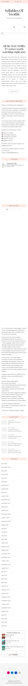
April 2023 (4, 481)
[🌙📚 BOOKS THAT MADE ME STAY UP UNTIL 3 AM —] (14, 184)
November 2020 (6, 514)
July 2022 (4, 492)
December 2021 (6, 499)
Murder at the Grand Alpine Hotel (14, 646)
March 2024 (5, 474)
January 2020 (5, 550)
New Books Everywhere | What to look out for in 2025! (14, 451)
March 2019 (5, 586)
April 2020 (4, 539)
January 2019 (5, 593)
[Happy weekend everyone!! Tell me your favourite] (14, 180)
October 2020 (5, 517)
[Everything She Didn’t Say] (3, 642)
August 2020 (5, 525)
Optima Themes (18, 683)
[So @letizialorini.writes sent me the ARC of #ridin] (14, 200)
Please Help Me (9, 635)
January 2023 (5, 485)
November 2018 (6, 600)
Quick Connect (5, 1)
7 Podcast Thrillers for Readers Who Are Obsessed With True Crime (14, 430)
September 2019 (6, 564)
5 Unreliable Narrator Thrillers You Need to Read (15, 437)
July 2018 (4, 615)
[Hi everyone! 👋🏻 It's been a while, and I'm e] (14, 190)
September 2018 (6, 608)
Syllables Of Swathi (14, 12)
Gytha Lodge (8, 636)
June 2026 (4, 463)
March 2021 (5, 507)
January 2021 (5, 510)
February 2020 (5, 546)
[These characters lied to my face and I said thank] (14, 182)
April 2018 (4, 626)
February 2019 (5, 589)
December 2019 (6, 553)
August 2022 (5, 489)
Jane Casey (8, 642)
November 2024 (6, 467)
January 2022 (5, 496)
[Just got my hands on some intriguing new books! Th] (14, 186)
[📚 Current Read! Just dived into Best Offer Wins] (14, 188)
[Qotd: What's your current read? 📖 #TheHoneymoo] (14, 198)
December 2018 (6, 597)
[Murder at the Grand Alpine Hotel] (3, 648)
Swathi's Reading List (13, 633)
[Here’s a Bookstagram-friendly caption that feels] (14, 170)
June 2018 (4, 618)
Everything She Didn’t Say (12, 641)
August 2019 (5, 568)
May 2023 (4, 478)
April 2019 (4, 582)
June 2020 (4, 532)
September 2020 (6, 521)
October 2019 (5, 561)
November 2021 (6, 503)
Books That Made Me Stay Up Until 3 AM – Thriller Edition (15, 444)
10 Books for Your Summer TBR (14, 423)
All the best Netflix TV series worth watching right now (14, 49)
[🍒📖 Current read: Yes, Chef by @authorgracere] (14, 174)
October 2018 (5, 604)
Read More (14, 91)
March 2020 (5, 543)
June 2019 (4, 575)
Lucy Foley (8, 648)
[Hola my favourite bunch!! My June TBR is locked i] (14, 178)
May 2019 (4, 579)
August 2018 (5, 611)
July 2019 (4, 571)
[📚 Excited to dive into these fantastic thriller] (14, 192)
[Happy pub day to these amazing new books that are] (14, 194)
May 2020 (4, 535)
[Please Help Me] (3, 636)
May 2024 (4, 471)
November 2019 (6, 557)
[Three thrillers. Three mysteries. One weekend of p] (14, 172)
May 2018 (4, 622)
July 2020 (4, 528)
